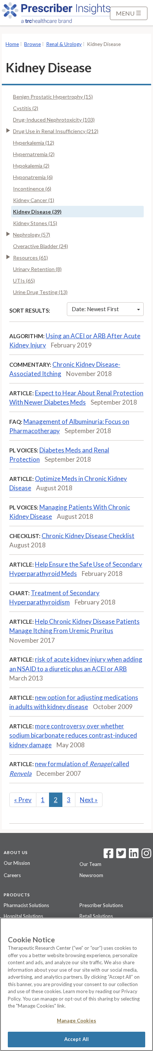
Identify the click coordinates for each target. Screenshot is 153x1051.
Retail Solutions (96, 916)
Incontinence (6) (32, 188)
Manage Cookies (76, 1021)
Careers (12, 875)
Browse (32, 44)
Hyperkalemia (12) (33, 142)
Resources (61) (30, 257)
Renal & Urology (64, 44)
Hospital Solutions (23, 916)
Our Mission (17, 863)
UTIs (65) (24, 280)
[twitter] (120, 856)
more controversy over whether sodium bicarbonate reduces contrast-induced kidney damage (73, 735)
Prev (23, 800)
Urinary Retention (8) (37, 269)
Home (12, 44)
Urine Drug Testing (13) (40, 292)
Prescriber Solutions (101, 905)
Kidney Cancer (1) (33, 200)
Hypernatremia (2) (34, 154)
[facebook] (108, 856)
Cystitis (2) (25, 108)
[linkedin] (133, 856)
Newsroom (91, 875)
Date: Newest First (95, 309)
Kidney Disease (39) (37, 211)
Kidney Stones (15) (35, 223)
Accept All (76, 1039)
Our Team (90, 864)
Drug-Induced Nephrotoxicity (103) (54, 119)
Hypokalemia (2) (31, 165)
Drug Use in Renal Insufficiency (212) (55, 131)
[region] (76, 984)
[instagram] (146, 856)
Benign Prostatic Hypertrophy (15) (53, 96)
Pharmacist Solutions (26, 905)
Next (89, 800)
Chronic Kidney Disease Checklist (88, 536)
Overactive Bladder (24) (40, 246)
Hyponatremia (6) (33, 177)
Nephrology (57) (31, 234)
